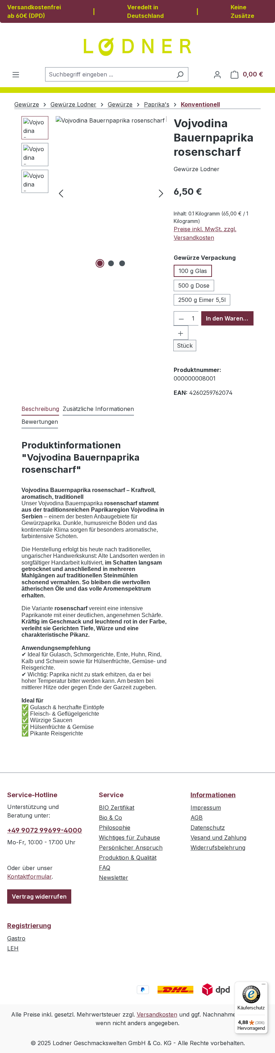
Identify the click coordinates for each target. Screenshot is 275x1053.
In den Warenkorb (230, 318)
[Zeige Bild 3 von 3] (122, 263)
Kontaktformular (29, 876)
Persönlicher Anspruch (131, 847)
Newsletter (113, 877)
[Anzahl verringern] (181, 318)
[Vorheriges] (61, 193)
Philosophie (114, 827)
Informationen (213, 795)
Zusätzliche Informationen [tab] (98, 408)
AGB (196, 817)
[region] (94, 193)
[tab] (40, 409)
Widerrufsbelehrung (217, 847)
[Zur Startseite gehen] (137, 47)
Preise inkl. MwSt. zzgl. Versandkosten (205, 233)
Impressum (205, 807)
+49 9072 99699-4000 (44, 830)
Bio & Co (110, 817)
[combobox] (108, 74)
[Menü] (15, 74)
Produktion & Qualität (127, 857)
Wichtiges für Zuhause (129, 837)
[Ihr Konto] (217, 74)
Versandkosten (157, 1014)
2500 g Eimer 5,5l (202, 299)
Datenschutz (207, 827)
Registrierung (29, 925)
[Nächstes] (161, 193)
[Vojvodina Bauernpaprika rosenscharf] (111, 193)
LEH (13, 948)
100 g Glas (193, 270)
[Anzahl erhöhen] (180, 333)
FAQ (104, 867)
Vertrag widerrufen (39, 896)
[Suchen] (180, 74)
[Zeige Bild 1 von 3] (100, 263)
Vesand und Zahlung (218, 837)
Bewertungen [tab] (39, 421)
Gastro (16, 938)
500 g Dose (193, 285)
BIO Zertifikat (116, 807)
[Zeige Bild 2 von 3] (111, 263)
